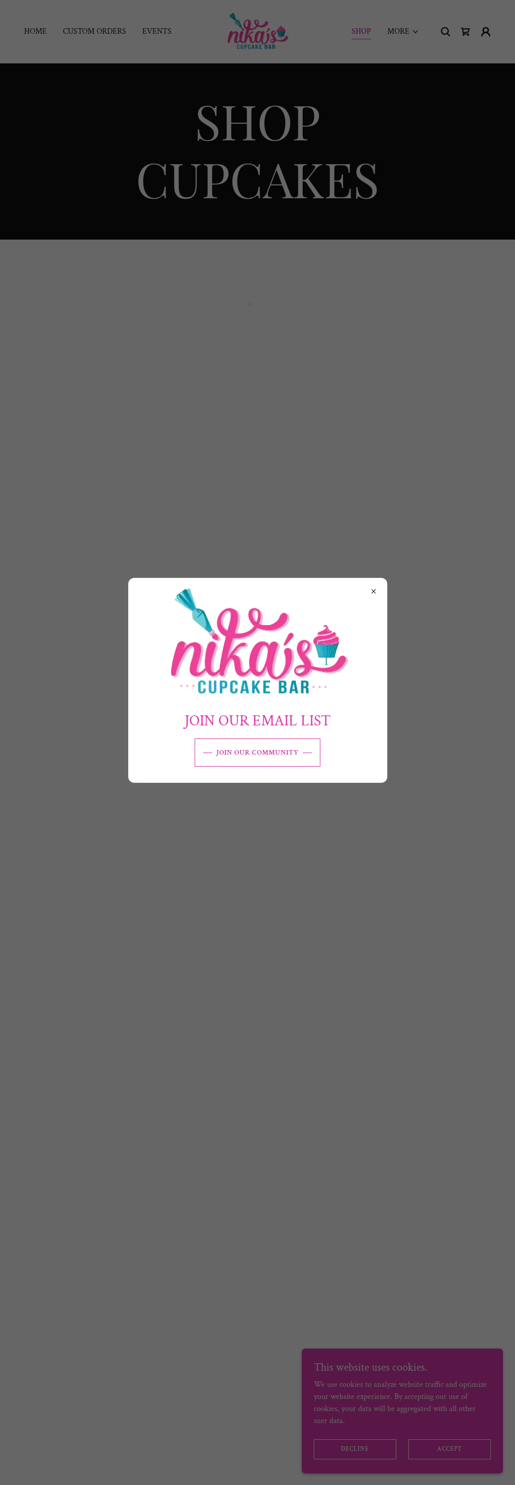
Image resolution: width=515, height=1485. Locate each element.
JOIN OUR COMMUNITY (257, 752)
